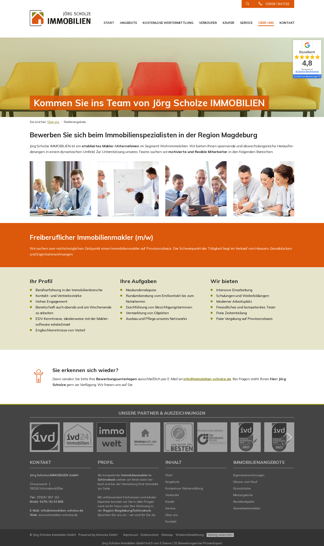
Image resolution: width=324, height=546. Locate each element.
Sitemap (167, 535)
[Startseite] (60, 18)
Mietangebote (243, 495)
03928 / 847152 (278, 4)
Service (246, 23)
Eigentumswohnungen (249, 475)
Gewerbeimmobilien (247, 508)
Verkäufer (208, 23)
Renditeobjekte (243, 502)
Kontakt (287, 23)
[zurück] (35, 437)
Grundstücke (242, 488)
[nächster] (289, 437)
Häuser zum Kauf (245, 482)
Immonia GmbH (106, 535)
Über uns (266, 23)
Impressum (130, 535)
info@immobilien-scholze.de (207, 379)
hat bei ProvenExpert (162, 543)
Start (109, 23)
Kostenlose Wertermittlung (168, 23)
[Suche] (248, 4)
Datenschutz (150, 535)
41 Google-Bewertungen (307, 71)
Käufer (228, 23)
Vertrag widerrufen (220, 535)
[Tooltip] (319, 76)
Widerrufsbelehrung (189, 535)
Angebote (128, 23)
